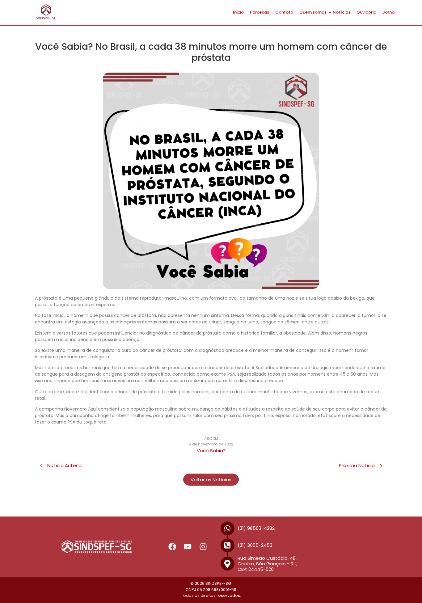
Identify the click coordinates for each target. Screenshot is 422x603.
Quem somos (313, 12)
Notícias (341, 12)
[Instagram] (203, 547)
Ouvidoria (366, 12)
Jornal (389, 12)
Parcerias (259, 12)
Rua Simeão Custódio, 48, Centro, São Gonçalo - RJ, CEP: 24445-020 (267, 563)
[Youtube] (188, 547)
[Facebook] (172, 547)
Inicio (238, 12)
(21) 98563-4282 (256, 528)
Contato (284, 12)
